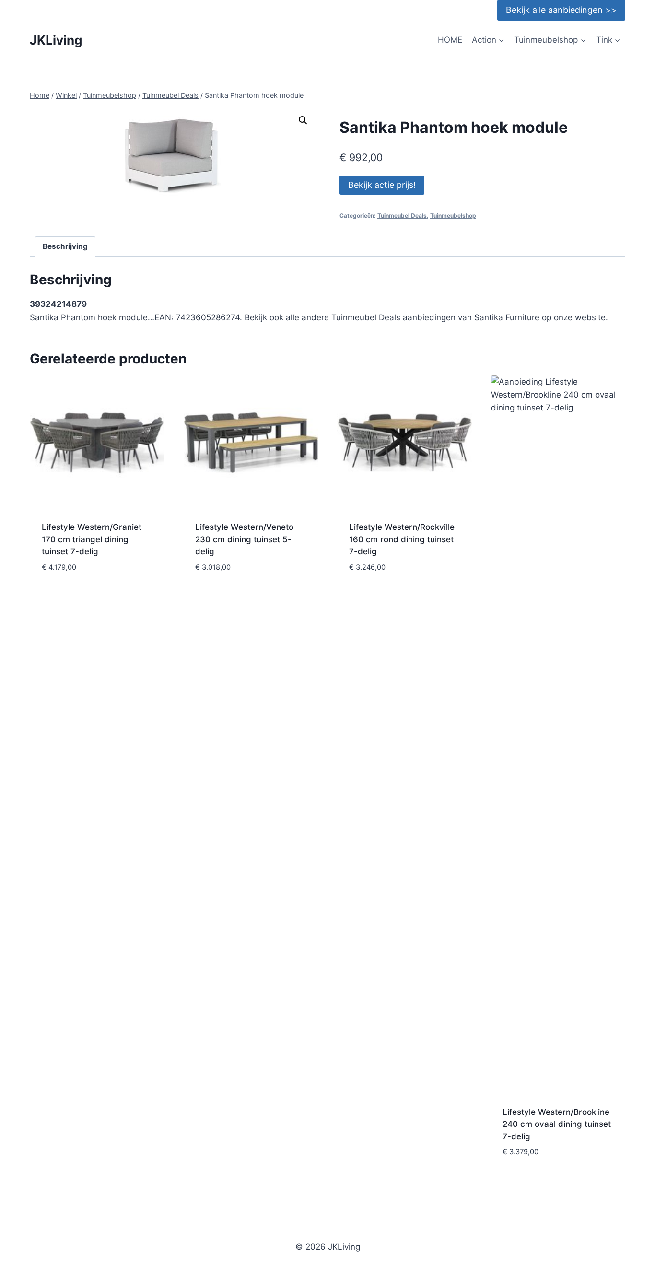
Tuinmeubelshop (453, 215)
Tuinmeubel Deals (402, 215)
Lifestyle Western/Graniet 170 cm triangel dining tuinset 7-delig (91, 539)
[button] (303, 120)
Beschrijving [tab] (65, 246)
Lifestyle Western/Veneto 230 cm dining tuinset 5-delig (244, 539)
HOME (450, 40)
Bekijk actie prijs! (382, 185)
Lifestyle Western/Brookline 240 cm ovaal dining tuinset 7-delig (557, 1124)
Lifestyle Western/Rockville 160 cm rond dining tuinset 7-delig (402, 539)
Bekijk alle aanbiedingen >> (561, 10)
